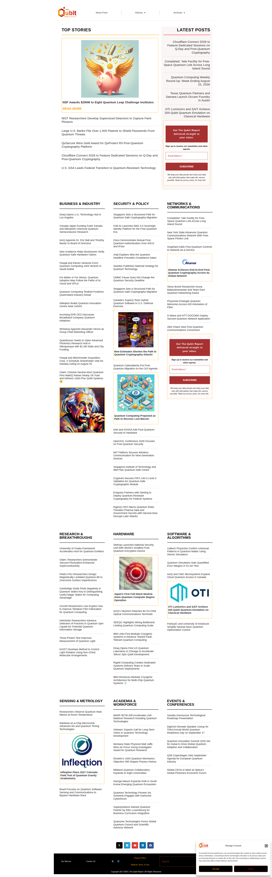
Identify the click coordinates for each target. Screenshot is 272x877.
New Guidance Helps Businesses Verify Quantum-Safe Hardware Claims (82, 253)
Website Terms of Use (140, 865)
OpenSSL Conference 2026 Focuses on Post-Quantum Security (134, 443)
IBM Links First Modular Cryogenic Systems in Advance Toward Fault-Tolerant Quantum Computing (132, 636)
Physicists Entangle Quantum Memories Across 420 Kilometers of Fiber (187, 304)
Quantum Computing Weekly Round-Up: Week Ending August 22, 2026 (188, 81)
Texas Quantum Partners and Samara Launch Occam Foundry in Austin (188, 97)
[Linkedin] (118, 861)
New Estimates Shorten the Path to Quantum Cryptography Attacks (135, 353)
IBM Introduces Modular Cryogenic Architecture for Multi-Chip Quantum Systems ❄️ (133, 680)
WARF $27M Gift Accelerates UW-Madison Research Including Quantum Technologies (135, 718)
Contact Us (90, 861)
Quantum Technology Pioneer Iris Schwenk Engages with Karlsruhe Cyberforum (132, 795)
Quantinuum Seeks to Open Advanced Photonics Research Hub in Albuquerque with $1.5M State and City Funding (82, 345)
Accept (215, 869)
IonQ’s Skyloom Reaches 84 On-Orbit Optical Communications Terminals (134, 613)
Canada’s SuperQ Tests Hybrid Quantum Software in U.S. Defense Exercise (133, 303)
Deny (250, 869)
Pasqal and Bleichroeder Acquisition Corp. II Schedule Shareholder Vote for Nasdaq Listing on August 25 (81, 360)
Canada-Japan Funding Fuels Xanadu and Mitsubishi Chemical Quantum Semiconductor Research (81, 228)
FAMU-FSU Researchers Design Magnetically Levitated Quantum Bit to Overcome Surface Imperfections (81, 577)
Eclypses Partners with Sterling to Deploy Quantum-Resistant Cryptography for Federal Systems (132, 495)
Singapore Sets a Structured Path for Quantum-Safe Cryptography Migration (135, 216)
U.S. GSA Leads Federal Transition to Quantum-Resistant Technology (109, 167)
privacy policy (189, 180)
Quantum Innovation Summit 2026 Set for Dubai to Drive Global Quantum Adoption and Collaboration (188, 744)
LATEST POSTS (193, 29)
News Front (101, 12)
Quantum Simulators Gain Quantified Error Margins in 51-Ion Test (188, 564)
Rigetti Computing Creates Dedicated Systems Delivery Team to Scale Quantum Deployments (134, 665)
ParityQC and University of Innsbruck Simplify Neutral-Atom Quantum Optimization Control (188, 626)
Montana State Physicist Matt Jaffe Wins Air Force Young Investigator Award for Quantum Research (133, 747)
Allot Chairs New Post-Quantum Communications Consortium (185, 328)
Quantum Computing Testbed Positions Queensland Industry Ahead (82, 293)
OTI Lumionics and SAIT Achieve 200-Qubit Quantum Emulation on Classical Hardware (187, 112)
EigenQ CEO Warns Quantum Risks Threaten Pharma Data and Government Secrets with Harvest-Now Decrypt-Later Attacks (135, 512)
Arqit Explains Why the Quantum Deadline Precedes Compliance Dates (134, 256)
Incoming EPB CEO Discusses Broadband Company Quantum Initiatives (77, 317)
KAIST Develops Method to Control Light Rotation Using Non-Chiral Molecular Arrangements (79, 652)
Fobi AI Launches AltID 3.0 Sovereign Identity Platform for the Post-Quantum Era (135, 228)
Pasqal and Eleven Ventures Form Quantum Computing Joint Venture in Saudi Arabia (80, 266)
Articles (139, 12)
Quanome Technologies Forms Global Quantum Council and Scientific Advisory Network (134, 824)
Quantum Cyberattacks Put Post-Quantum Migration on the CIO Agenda (135, 367)
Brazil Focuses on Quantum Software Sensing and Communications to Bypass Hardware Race (81, 792)
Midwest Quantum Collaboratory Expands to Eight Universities (131, 771)
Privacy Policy (140, 858)
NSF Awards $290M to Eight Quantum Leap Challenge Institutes (108, 102)
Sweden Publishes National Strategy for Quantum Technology (135, 268)
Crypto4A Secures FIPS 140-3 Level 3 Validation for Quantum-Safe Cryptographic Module (134, 481)
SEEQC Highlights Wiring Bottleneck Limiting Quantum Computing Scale (134, 624)
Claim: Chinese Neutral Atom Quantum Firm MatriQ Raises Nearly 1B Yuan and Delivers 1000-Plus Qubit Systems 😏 (81, 377)
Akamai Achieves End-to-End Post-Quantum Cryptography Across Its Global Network (189, 272)
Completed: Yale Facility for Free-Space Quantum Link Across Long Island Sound (187, 65)
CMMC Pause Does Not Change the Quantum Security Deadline (133, 279)
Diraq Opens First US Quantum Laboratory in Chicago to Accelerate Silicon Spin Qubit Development (133, 651)
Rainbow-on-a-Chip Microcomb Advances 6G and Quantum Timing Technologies (79, 726)
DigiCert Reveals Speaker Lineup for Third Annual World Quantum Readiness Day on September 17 (187, 729)
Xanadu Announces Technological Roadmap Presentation (186, 717)
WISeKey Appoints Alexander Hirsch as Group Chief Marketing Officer (82, 331)
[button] (266, 845)
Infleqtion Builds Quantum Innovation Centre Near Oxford (80, 305)
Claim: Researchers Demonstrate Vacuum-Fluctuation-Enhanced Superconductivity (78, 562)
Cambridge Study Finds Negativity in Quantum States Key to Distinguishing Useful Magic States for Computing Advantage (81, 593)
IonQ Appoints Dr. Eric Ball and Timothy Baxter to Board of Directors (82, 242)
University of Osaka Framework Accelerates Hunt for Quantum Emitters (82, 550)
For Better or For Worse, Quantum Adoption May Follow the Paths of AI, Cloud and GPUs (80, 280)
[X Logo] (113, 861)
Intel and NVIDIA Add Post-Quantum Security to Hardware (133, 431)
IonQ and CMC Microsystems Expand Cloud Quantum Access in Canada (188, 576)
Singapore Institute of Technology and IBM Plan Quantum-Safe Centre (134, 468)
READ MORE (72, 108)
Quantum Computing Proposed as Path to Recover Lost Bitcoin (135, 417)
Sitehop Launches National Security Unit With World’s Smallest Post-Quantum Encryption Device (133, 547)
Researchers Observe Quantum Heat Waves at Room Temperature (81, 713)
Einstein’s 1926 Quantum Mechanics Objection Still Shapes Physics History (134, 760)
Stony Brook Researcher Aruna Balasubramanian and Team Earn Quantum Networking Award (186, 289)
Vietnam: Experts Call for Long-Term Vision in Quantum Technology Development (133, 732)
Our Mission (66, 861)
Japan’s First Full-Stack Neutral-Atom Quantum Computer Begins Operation (134, 597)
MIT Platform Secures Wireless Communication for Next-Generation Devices (133, 455)
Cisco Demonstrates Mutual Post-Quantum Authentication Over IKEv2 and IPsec (133, 243)
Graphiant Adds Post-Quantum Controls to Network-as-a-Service (189, 248)
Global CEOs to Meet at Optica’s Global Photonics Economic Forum (186, 771)
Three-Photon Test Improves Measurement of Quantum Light (77, 639)
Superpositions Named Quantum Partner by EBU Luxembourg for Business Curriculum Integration (131, 810)
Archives (177, 12)
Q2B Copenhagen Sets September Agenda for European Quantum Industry (186, 758)
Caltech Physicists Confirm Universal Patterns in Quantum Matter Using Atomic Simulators (188, 551)
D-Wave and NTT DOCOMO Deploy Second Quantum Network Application (188, 317)
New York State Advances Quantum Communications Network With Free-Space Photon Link (188, 235)
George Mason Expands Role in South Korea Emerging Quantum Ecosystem (135, 783)
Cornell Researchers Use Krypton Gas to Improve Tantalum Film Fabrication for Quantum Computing (81, 609)
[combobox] (179, 862)
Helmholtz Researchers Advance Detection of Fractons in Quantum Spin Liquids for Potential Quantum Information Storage (81, 625)
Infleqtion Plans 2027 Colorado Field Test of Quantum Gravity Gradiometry (79, 775)
